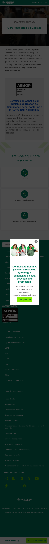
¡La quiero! (24, 299)
